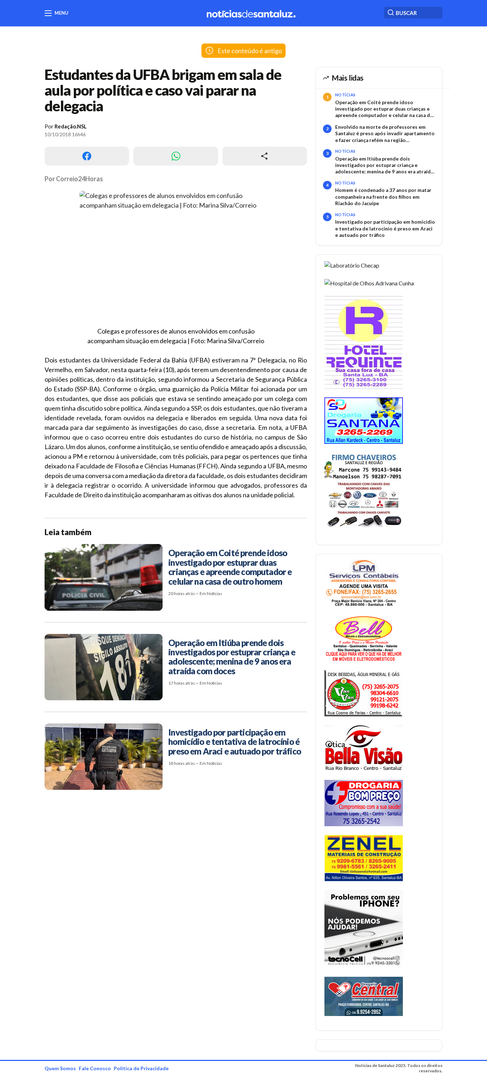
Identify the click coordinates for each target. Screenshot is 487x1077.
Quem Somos (60, 1068)
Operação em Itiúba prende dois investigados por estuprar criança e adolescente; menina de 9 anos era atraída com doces (384, 165)
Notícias (345, 94)
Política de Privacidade (141, 1068)
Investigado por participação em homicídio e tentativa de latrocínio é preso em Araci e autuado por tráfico (385, 228)
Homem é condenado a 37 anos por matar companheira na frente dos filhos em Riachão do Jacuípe (383, 196)
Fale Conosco (95, 1068)
